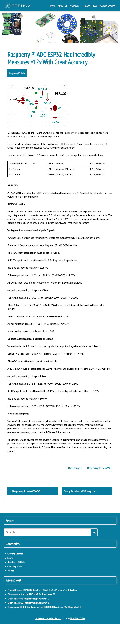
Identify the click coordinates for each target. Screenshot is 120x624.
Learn (87, 5)
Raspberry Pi (75, 467)
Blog (95, 5)
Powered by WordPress (48, 618)
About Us (62, 5)
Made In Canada (107, 5)
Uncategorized (15, 566)
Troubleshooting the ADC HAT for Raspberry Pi (31, 594)
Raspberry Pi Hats (17, 73)
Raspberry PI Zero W (98, 467)
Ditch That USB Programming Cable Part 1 (28, 602)
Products (75, 5)
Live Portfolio (77, 618)
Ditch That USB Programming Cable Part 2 (28, 598)
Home (52, 5)
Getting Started (15, 553)
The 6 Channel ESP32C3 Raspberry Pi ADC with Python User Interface (42, 590)
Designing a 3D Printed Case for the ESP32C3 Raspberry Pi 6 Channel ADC (44, 607)
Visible (11, 570)
